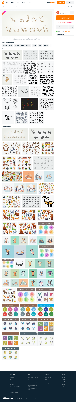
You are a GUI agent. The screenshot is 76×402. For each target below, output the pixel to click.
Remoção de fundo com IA (15, 390)
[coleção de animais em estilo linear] (12, 67)
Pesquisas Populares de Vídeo (32, 389)
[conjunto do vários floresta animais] (47, 148)
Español (63, 379)
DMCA (29, 379)
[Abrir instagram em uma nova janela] (17, 398)
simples (34, 45)
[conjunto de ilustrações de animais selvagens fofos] (46, 188)
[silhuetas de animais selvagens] (33, 79)
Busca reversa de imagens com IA (15, 388)
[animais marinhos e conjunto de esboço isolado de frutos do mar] (21, 117)
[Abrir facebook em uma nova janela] (15, 398)
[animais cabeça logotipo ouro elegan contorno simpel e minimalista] (29, 104)
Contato (46, 379)
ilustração (46, 45)
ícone (22, 45)
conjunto (5, 45)
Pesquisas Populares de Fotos (32, 386)
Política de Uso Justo (68, 398)
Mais (30, 2)
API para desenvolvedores (15, 386)
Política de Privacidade (59, 398)
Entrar (70, 2)
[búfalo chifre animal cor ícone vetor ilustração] (20, 263)
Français (63, 384)
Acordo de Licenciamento (33, 377)
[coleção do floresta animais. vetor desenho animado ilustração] (28, 215)
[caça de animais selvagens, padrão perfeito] (29, 67)
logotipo (17, 45)
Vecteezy (11, 379)
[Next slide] (52, 45)
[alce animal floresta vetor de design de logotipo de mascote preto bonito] (8, 117)
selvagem (28, 45)
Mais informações (60, 34)
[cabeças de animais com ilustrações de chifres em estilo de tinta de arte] (20, 79)
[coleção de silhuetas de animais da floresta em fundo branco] (46, 79)
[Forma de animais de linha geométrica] (11, 104)
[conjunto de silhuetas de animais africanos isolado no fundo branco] (48, 91)
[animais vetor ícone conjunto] (46, 228)
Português (64, 381)
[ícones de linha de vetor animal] (35, 91)
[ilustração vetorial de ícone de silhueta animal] (9, 91)
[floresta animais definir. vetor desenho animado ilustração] (9, 228)
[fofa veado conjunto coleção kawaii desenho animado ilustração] (38, 176)
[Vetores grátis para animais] (45, 67)
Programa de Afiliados (32, 381)
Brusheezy (12, 377)
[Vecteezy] (3, 2)
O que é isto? (67, 31)
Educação (12, 384)
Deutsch (63, 382)
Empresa (11, 382)
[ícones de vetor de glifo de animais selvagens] (36, 117)
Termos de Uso (51, 398)
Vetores (6, 2)
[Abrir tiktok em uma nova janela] (23, 398)
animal (10, 45)
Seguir (72, 13)
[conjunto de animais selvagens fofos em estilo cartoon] (11, 201)
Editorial (24, 2)
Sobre (46, 381)
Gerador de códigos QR (14, 392)
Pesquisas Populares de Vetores (32, 383)
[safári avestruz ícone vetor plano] (48, 201)
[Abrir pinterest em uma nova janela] (21, 398)
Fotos (12, 2)
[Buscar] (69, 6)
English (63, 377)
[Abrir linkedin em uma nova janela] (19, 398)
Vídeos (18, 2)
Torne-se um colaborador (47, 383)
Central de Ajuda (48, 377)
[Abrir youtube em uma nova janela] (26, 398)
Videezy (11, 381)
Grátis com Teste (65, 17)
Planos (48, 2)
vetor (40, 45)
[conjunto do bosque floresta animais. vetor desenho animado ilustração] (11, 215)
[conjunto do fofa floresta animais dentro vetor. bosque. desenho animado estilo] (9, 295)
